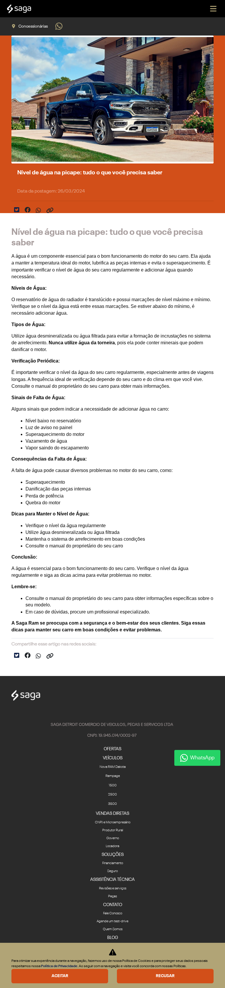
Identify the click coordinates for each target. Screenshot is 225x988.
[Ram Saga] (19, 8)
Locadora (112, 846)
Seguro (112, 871)
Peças (112, 896)
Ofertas (112, 749)
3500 (112, 804)
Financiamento (112, 863)
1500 (113, 785)
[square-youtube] (112, 711)
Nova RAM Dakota (113, 767)
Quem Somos (112, 929)
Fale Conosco (112, 913)
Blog (112, 937)
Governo (112, 838)
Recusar (165, 976)
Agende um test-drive (112, 921)
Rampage (112, 776)
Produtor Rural (112, 830)
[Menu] (213, 8)
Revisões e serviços (112, 888)
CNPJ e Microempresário (112, 822)
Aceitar (60, 976)
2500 (112, 794)
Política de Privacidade (59, 966)
